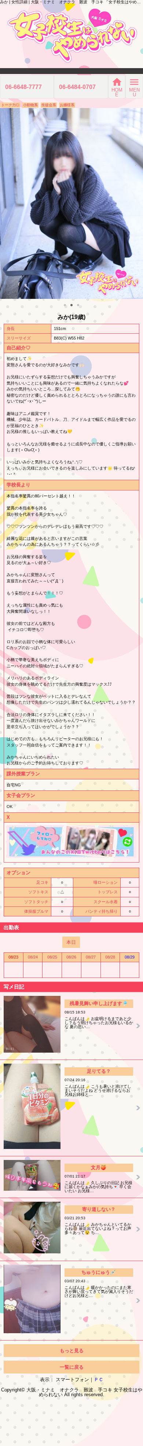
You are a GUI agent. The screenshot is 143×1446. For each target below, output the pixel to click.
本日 (71, 942)
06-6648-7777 (23, 87)
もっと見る (72, 1350)
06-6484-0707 (77, 87)
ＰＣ (98, 1379)
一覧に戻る (72, 1367)
